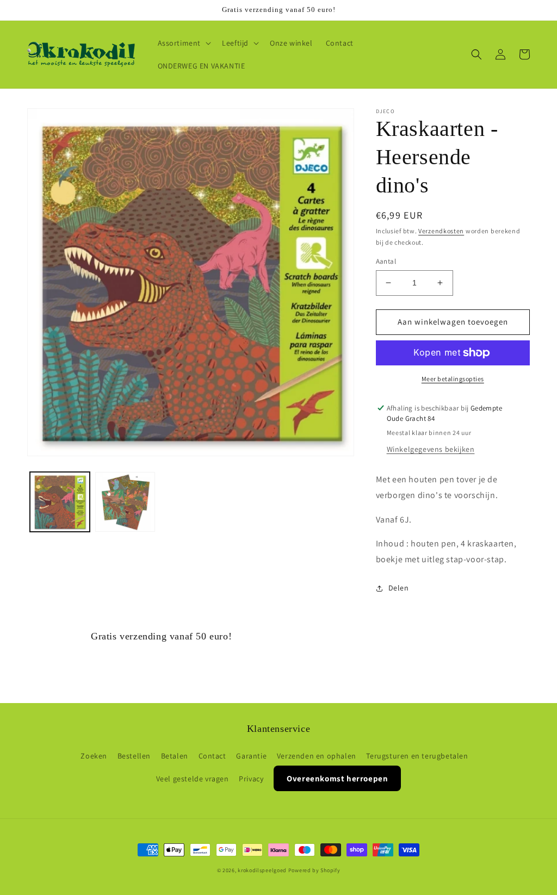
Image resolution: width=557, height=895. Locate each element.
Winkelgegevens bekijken (431, 449)
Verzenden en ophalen (316, 756)
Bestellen (134, 756)
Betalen (174, 756)
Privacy (251, 779)
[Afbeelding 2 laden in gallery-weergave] (125, 502)
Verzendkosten (441, 231)
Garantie (251, 756)
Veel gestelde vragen (192, 779)
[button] (183, 43)
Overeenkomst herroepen (337, 778)
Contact (212, 756)
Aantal (386, 261)
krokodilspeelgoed (262, 870)
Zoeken (94, 756)
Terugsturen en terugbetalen (417, 756)
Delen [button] (398, 588)
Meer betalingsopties (453, 379)
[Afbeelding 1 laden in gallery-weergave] (60, 502)
